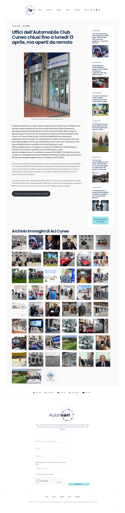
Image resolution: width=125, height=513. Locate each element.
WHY (68, 10)
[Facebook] (88, 10)
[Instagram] (94, 10)
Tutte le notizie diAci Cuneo (100, 220)
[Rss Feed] (86, 10)
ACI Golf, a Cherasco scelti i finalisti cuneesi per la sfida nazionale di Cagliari (100, 98)
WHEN (59, 10)
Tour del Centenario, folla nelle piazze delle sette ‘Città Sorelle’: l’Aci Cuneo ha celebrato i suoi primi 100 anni (100, 38)
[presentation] (49, 481)
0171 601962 (78, 502)
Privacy (95, 502)
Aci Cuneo (26, 26)
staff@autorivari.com (87, 502)
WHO (40, 10)
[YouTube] (97, 10)
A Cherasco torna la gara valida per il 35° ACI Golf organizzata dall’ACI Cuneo (100, 126)
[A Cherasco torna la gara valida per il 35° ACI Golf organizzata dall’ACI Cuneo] (100, 141)
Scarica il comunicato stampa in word (31, 193)
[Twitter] (91, 10)
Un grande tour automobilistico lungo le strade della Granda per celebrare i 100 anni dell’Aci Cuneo (100, 70)
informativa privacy (47, 474)
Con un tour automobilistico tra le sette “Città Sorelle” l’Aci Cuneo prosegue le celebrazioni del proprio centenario (100, 164)
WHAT (49, 10)
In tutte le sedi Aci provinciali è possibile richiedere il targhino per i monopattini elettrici (100, 194)
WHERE (77, 10)
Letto (45, 474)
